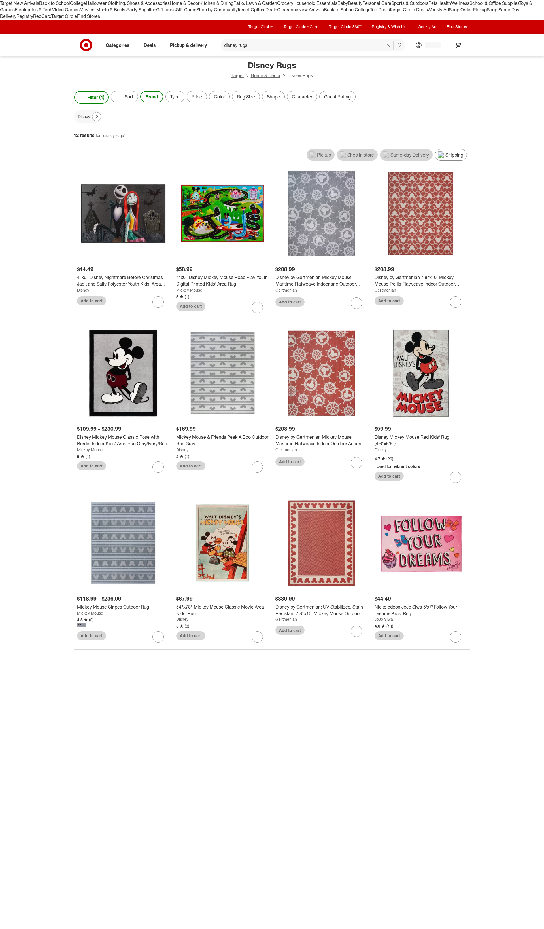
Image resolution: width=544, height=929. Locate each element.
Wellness (460, 3)
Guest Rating (337, 97)
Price (197, 97)
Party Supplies (141, 9)
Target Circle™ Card (301, 26)
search (400, 45)
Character (302, 97)
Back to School (54, 3)
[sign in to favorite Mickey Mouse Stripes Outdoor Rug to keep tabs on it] (158, 637)
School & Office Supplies (494, 3)
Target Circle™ (260, 26)
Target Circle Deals (408, 9)
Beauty (355, 3)
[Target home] (86, 45)
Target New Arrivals (19, 3)
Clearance (287, 9)
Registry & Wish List (389, 26)
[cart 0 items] (458, 45)
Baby (342, 3)
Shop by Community (216, 9)
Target (237, 75)
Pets (432, 3)
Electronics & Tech (33, 9)
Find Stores (88, 16)
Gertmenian (286, 290)
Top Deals (379, 9)
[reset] (389, 45)
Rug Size (246, 97)
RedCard (42, 16)
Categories (117, 45)
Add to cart (92, 300)
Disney (83, 290)
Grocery (285, 3)
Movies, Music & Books (103, 9)
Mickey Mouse (189, 290)
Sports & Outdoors (409, 3)
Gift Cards (186, 9)
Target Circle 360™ (345, 26)
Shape (273, 97)
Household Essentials (315, 3)
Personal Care (376, 3)
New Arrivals (311, 9)
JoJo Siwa (384, 619)
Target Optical (251, 9)
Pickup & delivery (188, 45)
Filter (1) (96, 97)
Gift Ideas (166, 9)
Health (444, 3)
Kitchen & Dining (216, 3)
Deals (271, 9)
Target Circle (64, 16)
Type (175, 97)
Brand (151, 97)
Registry (24, 16)
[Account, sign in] (430, 45)
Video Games (66, 9)
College (78, 3)
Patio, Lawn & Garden (255, 3)
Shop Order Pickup (468, 9)
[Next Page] (464, 97)
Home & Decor (184, 3)
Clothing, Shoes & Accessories (139, 3)
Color (219, 97)
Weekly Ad (438, 9)
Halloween (97, 3)
